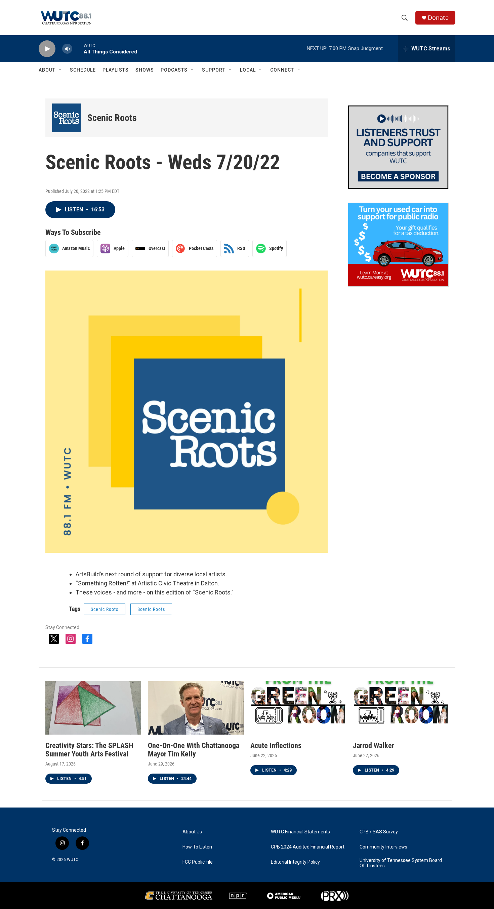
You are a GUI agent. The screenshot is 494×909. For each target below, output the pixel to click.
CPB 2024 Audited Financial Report (307, 847)
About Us (192, 831)
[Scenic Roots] (66, 118)
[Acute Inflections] (298, 708)
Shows (144, 70)
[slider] (78, 48)
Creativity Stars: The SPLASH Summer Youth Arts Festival (89, 749)
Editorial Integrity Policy (295, 862)
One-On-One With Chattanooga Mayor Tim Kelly (193, 749)
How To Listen (197, 847)
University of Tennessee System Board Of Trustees (401, 863)
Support (213, 70)
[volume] (67, 48)
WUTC (72, 859)
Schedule (83, 70)
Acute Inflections (275, 745)
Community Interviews (383, 847)
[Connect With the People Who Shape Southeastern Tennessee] (398, 147)
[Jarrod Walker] (401, 708)
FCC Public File (197, 862)
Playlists (115, 70)
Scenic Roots (112, 117)
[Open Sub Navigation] (60, 70)
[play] (47, 49)
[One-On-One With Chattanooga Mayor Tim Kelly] (196, 708)
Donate (438, 17)
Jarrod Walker (373, 745)
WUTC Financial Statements (300, 831)
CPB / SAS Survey (379, 831)
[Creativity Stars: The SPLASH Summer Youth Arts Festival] (93, 708)
